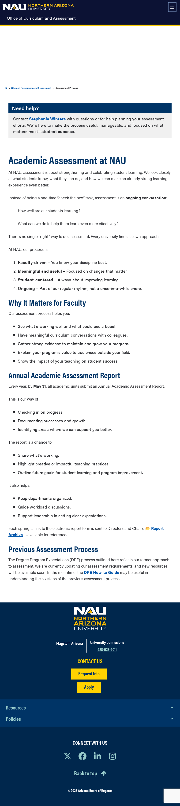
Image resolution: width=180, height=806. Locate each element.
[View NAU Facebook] (82, 756)
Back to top (85, 773)
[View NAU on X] (67, 756)
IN (6, 88)
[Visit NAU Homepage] (90, 618)
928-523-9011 (107, 649)
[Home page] (38, 7)
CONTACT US (90, 661)
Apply (89, 686)
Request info (89, 673)
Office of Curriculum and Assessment (41, 18)
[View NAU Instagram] (112, 756)
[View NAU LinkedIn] (97, 756)
